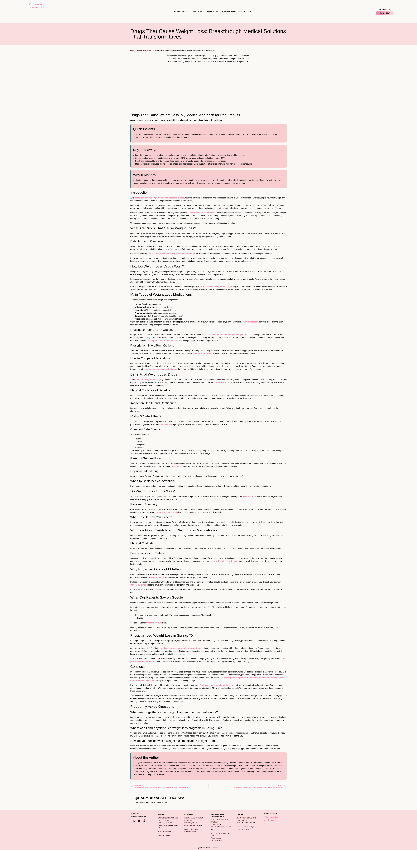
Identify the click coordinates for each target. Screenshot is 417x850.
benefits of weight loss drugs (147, 379)
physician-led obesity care (226, 561)
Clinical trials (166, 424)
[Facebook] (139, 820)
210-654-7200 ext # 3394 (246, 823)
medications (176, 466)
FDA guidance (157, 577)
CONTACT (135, 814)
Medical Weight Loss (144, 50)
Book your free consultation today (215, 685)
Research (220, 382)
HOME (177, 11)
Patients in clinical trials (167, 512)
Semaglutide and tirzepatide (160, 340)
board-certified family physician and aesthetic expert (159, 198)
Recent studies (250, 496)
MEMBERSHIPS (229, 11)
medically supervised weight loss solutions (181, 648)
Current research (250, 322)
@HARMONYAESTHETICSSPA (159, 798)
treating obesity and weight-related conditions (173, 254)
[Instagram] (133, 820)
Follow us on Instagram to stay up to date (151, 802)
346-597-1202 (385, 9)
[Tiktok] (144, 820)
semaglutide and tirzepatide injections (229, 335)
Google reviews (154, 623)
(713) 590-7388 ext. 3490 (193, 825)
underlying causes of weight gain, (161, 369)
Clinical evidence (138, 585)
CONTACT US (244, 11)
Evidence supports (202, 353)
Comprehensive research (200, 213)
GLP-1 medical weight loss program (217, 286)
